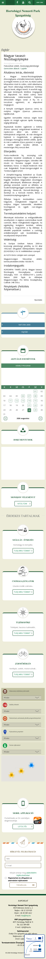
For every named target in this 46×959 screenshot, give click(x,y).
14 (29, 400)
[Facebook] (17, 2)
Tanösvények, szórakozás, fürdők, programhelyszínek (25, 718)
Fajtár (24, 332)
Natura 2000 (24, 324)
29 (35, 410)
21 (29, 405)
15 (35, 400)
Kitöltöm (22, 503)
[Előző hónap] (5, 418)
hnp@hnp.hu (26, 915)
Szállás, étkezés (14, 704)
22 (35, 405)
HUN (37, 2)
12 (17, 400)
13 (23, 400)
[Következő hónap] (40, 418)
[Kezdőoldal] (24, 28)
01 (35, 391)
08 (35, 396)
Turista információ (14, 745)
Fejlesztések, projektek (16, 732)
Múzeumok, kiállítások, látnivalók (19, 691)
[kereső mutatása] (29, 2)
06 (23, 396)
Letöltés (22, 826)
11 (10, 400)
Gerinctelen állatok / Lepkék (15, 68)
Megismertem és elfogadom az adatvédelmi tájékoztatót (20, 879)
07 (29, 396)
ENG (41, 2)
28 (29, 410)
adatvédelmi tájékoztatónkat (26, 874)
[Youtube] (23, 2)
